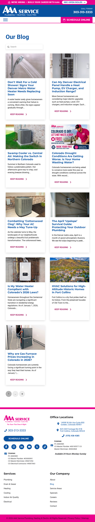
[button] (5, 20)
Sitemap (85, 518)
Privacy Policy (74, 518)
